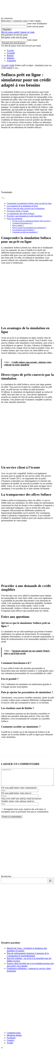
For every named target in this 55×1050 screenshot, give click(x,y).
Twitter (10, 1043)
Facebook (11, 1038)
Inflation (10, 58)
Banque (10, 55)
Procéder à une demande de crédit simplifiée (24, 216)
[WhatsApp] (36, 750)
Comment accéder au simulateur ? (25, 232)
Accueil (10, 50)
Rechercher (6, 876)
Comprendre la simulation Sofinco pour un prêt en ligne (29, 203)
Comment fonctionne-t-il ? (22, 223)
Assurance (11, 60)
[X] (16, 750)
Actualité (11, 53)
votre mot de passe (35, 26)
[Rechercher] (50, 880)
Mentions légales (14, 1035)
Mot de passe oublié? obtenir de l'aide (18, 32)
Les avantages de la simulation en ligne (22, 206)
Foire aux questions (14, 218)
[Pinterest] (26, 750)
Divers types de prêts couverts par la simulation (26, 208)
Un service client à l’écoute (17, 211)
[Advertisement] (27, 159)
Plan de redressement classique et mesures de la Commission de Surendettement (28, 954)
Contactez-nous (14, 1032)
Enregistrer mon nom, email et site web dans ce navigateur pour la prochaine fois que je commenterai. (25, 810)
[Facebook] (5, 750)
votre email (32, 40)
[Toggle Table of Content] (3, 198)
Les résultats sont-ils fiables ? (23, 230)
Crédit (11, 65)
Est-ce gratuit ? (18, 225)
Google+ (11, 1040)
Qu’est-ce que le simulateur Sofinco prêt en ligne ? (31, 221)
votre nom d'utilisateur (37, 23)
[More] (46, 751)
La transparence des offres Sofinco (20, 213)
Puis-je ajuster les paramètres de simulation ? (29, 227)
